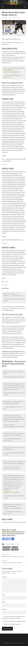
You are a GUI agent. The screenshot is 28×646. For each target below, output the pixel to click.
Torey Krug (6, 549)
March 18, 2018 (19, 426)
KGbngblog (7, 532)
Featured (13, 544)
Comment (5, 577)
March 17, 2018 (6, 17)
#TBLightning (7, 433)
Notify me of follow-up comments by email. (15, 621)
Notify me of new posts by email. (12, 624)
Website (4, 609)
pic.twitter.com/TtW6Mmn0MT (12, 508)
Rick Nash (15, 547)
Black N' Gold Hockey (14, 643)
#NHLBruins (10, 70)
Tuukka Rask (15, 549)
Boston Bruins (8, 544)
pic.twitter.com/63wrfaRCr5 (11, 492)
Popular (17, 544)
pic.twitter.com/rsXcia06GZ (11, 403)
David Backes (6, 547)
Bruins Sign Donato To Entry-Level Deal (12, 561)
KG (4, 42)
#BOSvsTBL (14, 389)
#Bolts (5, 384)
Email (4, 602)
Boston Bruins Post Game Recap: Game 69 (13, 555)
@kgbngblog (19, 42)
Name (4, 594)
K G (9, 44)
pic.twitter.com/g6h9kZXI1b (11, 72)
